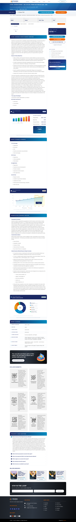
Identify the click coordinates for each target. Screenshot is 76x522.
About (49, 1)
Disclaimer (58, 508)
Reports (34, 1)
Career (44, 1)
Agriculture (24, 15)
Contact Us (63, 1)
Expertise (27, 1)
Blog (39, 1)
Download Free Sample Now (46, 12)
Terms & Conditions (59, 506)
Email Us (57, 66)
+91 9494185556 (58, 68)
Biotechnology (18, 15)
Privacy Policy (58, 504)
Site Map (57, 510)
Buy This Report (62, 12)
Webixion (64, 520)
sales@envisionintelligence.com (32, 507)
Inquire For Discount (58, 44)
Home (11, 15)
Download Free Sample (58, 36)
